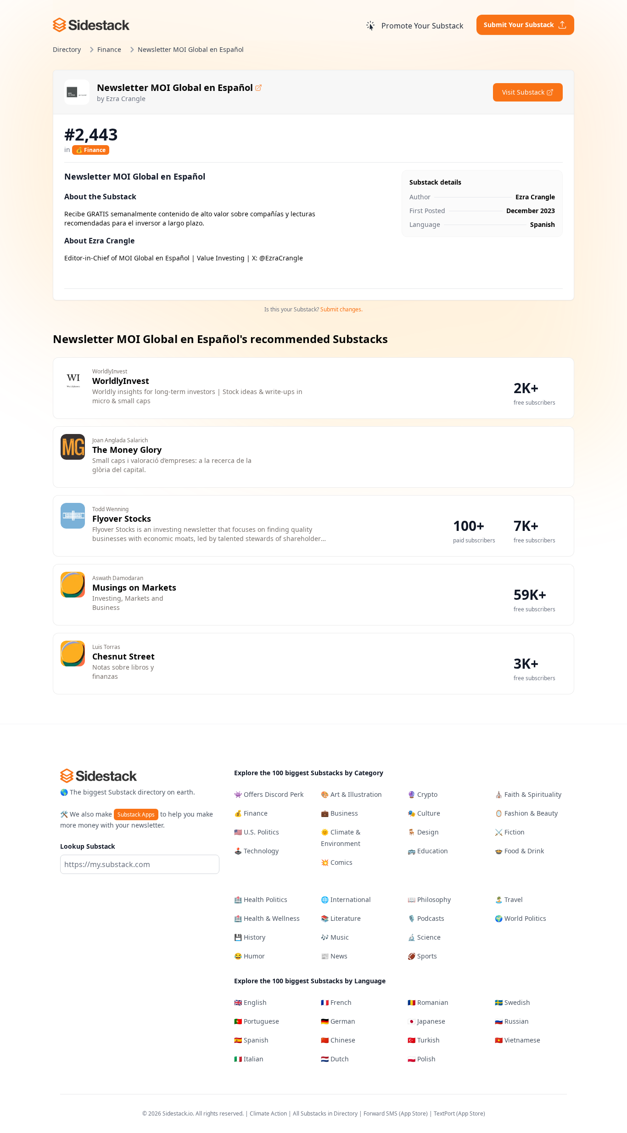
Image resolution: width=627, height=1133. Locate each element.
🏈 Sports (422, 956)
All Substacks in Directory (325, 1113)
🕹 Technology (256, 850)
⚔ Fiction (510, 832)
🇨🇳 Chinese (338, 1040)
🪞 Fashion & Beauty (526, 813)
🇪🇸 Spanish (251, 1040)
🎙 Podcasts (426, 918)
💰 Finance (91, 150)
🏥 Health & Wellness (267, 918)
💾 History (249, 937)
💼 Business (339, 813)
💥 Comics (337, 862)
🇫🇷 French (336, 1002)
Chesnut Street (123, 656)
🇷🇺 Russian (512, 1021)
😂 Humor (249, 956)
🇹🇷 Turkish (424, 1040)
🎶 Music (335, 937)
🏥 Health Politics (260, 899)
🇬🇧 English (250, 1002)
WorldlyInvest (120, 380)
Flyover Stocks (121, 518)
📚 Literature (341, 918)
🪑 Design (423, 832)
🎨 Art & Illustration (351, 794)
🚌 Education (428, 850)
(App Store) (414, 1113)
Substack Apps (136, 814)
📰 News (334, 956)
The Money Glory (127, 449)
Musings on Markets (134, 587)
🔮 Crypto (422, 794)
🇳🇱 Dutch (335, 1058)
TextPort (444, 1113)
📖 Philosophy (429, 899)
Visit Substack (523, 92)
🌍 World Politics (520, 918)
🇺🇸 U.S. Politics (256, 832)
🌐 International (346, 899)
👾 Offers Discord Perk (268, 794)
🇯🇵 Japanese (426, 1021)
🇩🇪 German (338, 1021)
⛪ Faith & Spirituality (528, 794)
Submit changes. (341, 309)
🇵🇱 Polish (422, 1058)
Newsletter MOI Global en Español (175, 87)
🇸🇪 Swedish (512, 1002)
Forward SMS (380, 1113)
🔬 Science (424, 937)
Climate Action (268, 1113)
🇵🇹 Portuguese (256, 1021)
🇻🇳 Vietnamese (517, 1040)
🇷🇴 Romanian (428, 1002)
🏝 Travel (509, 899)
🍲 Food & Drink (519, 850)
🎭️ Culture (424, 813)
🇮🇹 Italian (248, 1058)
